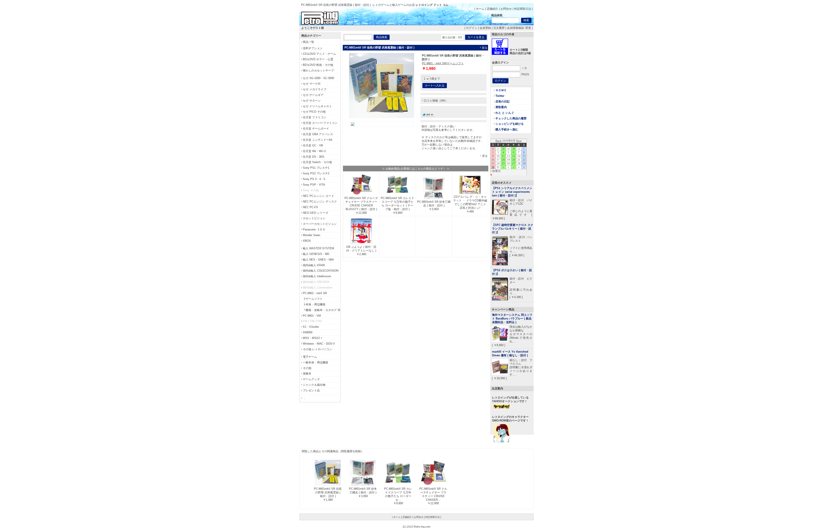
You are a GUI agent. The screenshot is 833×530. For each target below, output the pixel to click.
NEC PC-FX (310, 207)
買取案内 (501, 107)
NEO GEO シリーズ (315, 212)
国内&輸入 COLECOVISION (320, 270)
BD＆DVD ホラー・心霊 (318, 59)
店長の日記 (502, 101)
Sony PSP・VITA (314, 184)
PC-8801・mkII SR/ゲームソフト (443, 63)
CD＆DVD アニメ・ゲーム (319, 53)
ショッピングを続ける (509, 123)
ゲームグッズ (311, 379)
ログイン (471, 27)
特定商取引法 (522, 8)
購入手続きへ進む (506, 129)
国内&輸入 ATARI (314, 265)
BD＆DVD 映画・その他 (318, 64)
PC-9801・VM (312, 315)
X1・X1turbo (311, 326)
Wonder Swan (311, 235)
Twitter (499, 95)
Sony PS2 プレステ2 (316, 173)
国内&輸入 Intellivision (317, 276)
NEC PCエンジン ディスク (320, 201)
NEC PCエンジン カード (318, 196)
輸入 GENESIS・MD (316, 254)
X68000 (307, 332)
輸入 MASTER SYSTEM (318, 248)
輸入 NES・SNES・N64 (318, 259)
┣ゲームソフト (313, 298)
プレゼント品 (311, 390)
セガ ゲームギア (313, 95)
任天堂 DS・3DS (313, 156)
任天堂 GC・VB (313, 145)
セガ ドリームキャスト (317, 106)
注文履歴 (499, 27)
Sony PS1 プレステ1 (316, 167)
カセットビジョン (314, 218)
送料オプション (313, 48)
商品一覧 (308, 42)
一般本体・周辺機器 (315, 362)
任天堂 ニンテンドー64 (317, 139)
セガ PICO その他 (314, 111)
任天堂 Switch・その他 (317, 162)
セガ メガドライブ (314, 89)
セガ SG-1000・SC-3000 (318, 78)
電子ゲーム (310, 356)
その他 (307, 368)
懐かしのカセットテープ (318, 70)
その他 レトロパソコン (317, 349)
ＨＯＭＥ (501, 90)
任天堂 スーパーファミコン (320, 123)
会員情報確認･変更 (519, 27)
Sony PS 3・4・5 (314, 179)
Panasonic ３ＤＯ (314, 229)
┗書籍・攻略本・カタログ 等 (321, 310)
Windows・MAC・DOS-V (319, 343)
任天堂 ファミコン (314, 117)
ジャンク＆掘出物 (314, 384)
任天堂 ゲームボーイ (316, 128)
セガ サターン (312, 100)
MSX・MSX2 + (312, 338)
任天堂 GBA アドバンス (318, 134)
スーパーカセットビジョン (320, 223)
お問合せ (506, 8)
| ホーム (479, 8)
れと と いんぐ (504, 112)
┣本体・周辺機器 (314, 304)
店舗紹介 (492, 8)
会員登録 (485, 27)
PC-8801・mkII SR (315, 293)
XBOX (307, 240)
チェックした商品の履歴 (510, 118)
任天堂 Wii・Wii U (314, 151)
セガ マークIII (311, 83)
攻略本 (307, 373)
